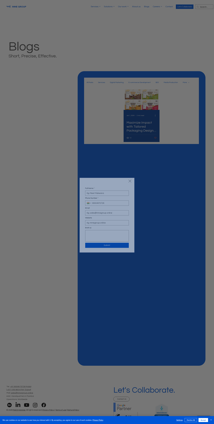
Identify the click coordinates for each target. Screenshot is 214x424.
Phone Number (91, 198)
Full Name (89, 188)
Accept (203, 420)
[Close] (211, 420)
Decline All (191, 420)
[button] (130, 175)
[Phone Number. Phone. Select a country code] (89, 203)
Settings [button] (179, 420)
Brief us (88, 227)
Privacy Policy (98, 420)
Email (87, 208)
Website (88, 217)
